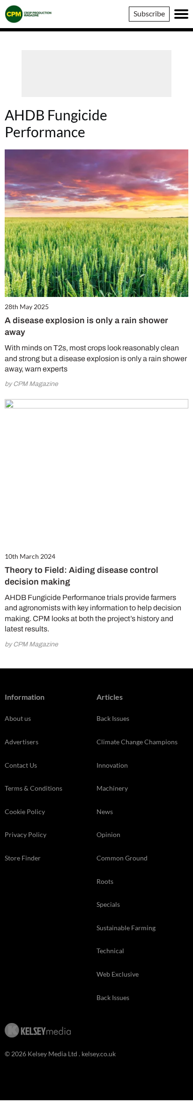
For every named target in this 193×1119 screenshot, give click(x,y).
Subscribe (149, 13)
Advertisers (21, 742)
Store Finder (23, 858)
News (104, 811)
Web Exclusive (117, 974)
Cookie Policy (25, 811)
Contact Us (21, 765)
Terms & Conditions (33, 788)
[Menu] (181, 14)
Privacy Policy (25, 834)
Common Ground (122, 858)
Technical (110, 951)
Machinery (112, 788)
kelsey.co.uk (99, 1054)
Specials (108, 904)
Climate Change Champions (137, 742)
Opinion (108, 834)
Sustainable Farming (126, 928)
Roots (104, 881)
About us (18, 718)
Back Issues (112, 718)
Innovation (112, 765)
